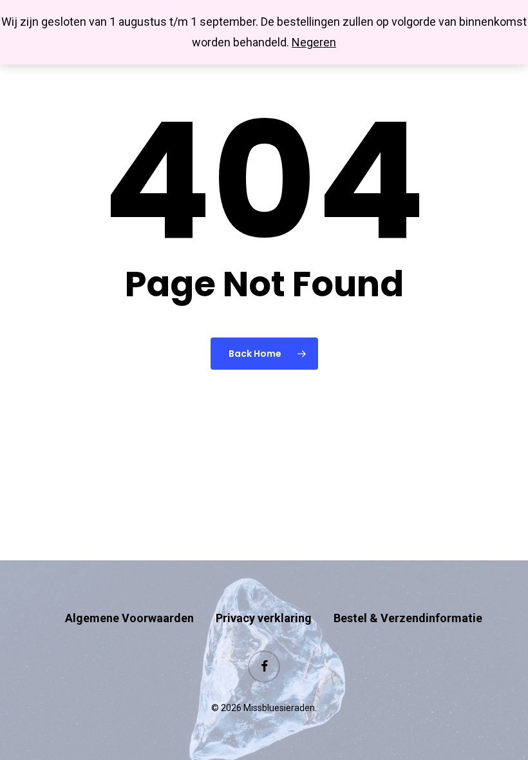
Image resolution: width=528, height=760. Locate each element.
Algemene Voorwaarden (129, 618)
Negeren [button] (314, 42)
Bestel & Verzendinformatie (408, 618)
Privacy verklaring (264, 618)
